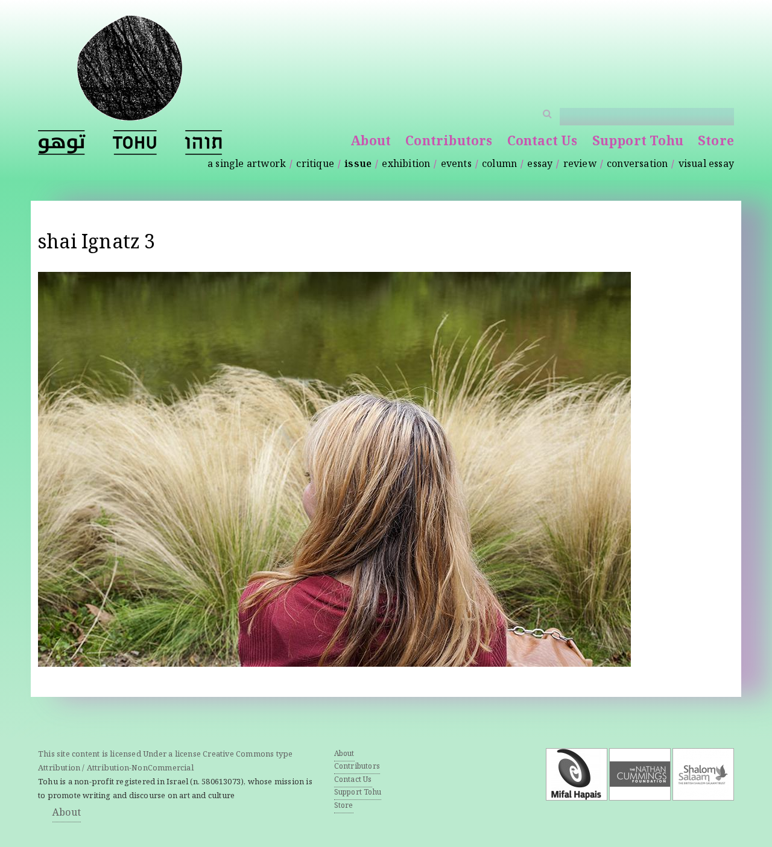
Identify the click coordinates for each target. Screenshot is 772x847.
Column (499, 165)
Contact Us (542, 142)
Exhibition (406, 165)
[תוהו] (203, 142)
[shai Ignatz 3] (334, 659)
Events (456, 165)
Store (716, 142)
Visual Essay (706, 165)
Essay (539, 165)
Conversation (637, 165)
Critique (315, 165)
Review (579, 165)
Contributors (448, 142)
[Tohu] (129, 113)
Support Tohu (637, 142)
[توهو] (62, 142)
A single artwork (246, 165)
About (370, 142)
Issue (358, 165)
